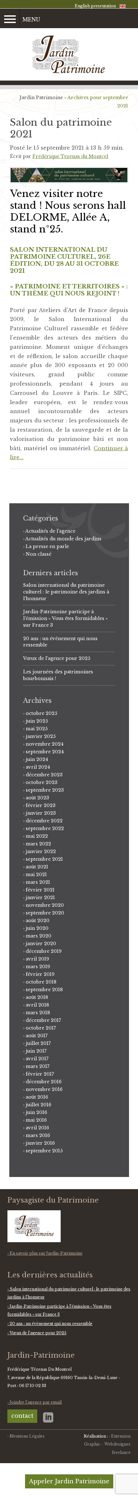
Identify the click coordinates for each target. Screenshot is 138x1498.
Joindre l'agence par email (36, 1402)
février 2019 (40, 974)
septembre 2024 (45, 752)
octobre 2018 (41, 982)
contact (22, 1415)
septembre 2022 (45, 828)
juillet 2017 (38, 1043)
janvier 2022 (41, 851)
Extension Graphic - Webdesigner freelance (107, 1444)
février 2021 (40, 890)
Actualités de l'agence (50, 531)
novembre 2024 (45, 744)
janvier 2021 (40, 897)
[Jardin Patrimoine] (69, 55)
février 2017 (40, 1074)
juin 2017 (36, 1051)
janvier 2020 (41, 943)
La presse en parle (47, 546)
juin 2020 (37, 928)
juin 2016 (36, 1112)
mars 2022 (38, 844)
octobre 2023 (41, 782)
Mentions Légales (27, 1436)
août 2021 (37, 867)
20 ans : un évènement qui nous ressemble (51, 1323)
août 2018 (37, 997)
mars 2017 (37, 1066)
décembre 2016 (44, 1082)
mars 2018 (38, 1013)
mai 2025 (36, 729)
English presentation (95, 6)
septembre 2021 (44, 859)
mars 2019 (38, 966)
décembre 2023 (44, 775)
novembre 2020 (45, 905)
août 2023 (37, 798)
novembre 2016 (44, 1089)
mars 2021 (38, 882)
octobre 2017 (41, 1028)
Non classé (38, 554)
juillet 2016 (38, 1105)
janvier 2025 (41, 736)
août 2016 (37, 1097)
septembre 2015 (44, 1151)
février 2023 (41, 805)
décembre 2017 (43, 1020)
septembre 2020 (45, 913)
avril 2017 (37, 1059)
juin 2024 (37, 759)
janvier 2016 (40, 1143)
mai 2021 (36, 874)
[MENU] (10, 18)
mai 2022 (37, 836)
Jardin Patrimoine (41, 97)
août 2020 (37, 920)
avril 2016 (37, 1128)
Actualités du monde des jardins (63, 539)
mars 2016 (38, 1135)
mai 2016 (36, 1120)
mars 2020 (38, 936)
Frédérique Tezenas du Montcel (70, 156)
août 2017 (36, 1036)
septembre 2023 (45, 790)
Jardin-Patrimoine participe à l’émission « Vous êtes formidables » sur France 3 (65, 618)
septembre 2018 (44, 989)
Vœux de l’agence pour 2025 (56, 658)
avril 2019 (37, 959)
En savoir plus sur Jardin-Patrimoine (46, 1253)
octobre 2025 (41, 713)
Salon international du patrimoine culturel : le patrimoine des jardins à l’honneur (66, 591)
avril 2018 (37, 1005)
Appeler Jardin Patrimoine (69, 1481)
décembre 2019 (44, 951)
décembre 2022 (44, 821)
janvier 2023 (41, 813)
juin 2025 (37, 721)
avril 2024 (38, 767)
